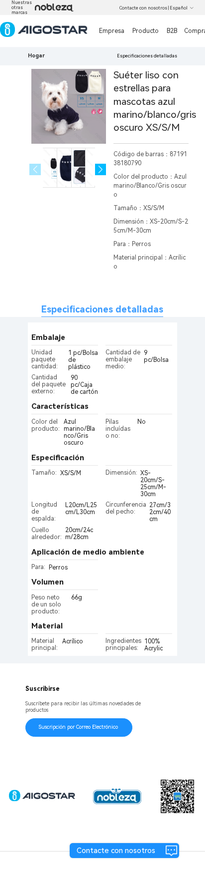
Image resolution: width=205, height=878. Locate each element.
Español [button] (179, 7)
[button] (100, 169)
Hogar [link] (36, 55)
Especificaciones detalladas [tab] (102, 309)
